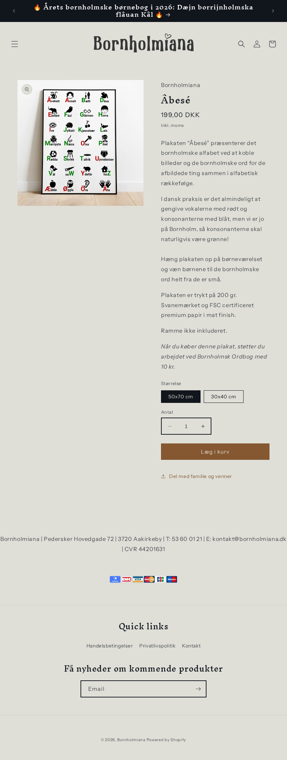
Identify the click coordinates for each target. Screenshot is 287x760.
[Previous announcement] (14, 11)
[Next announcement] (273, 11)
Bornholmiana (131, 739)
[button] (14, 44)
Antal (167, 412)
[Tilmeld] (198, 688)
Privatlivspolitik (157, 646)
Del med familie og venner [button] (200, 476)
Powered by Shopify (167, 739)
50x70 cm (180, 396)
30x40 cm (223, 396)
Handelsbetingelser (109, 646)
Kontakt (191, 646)
